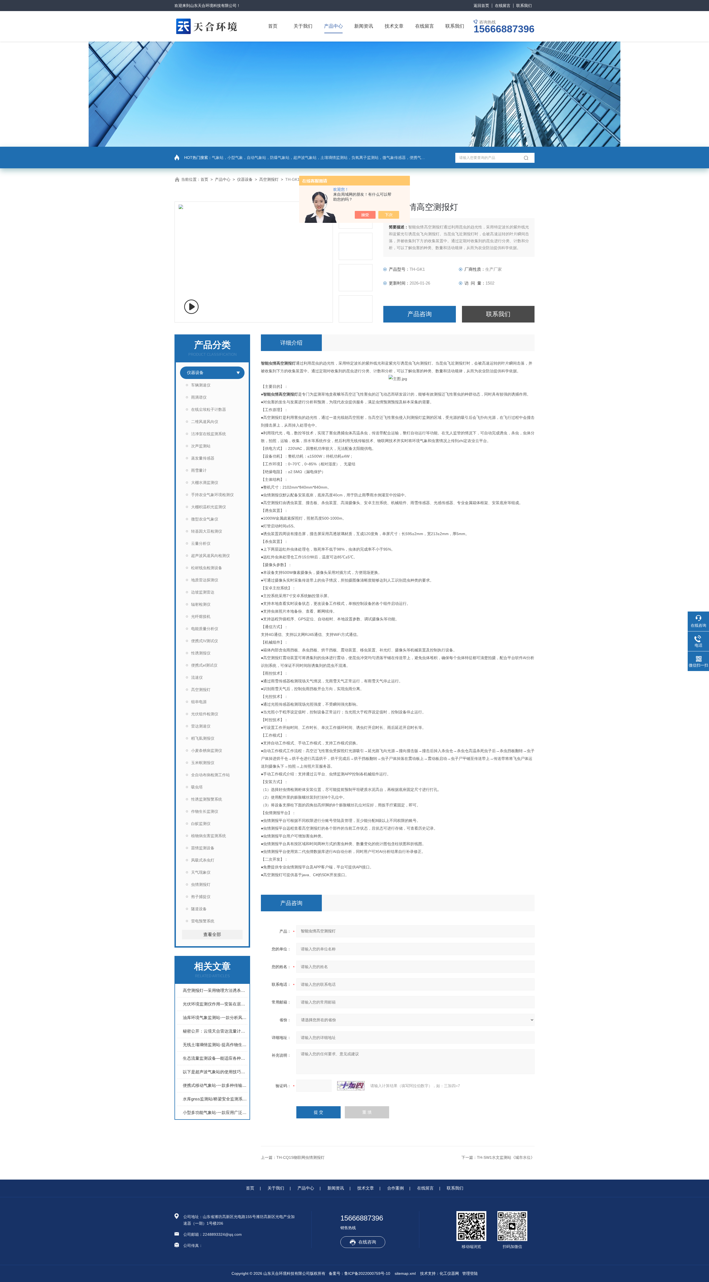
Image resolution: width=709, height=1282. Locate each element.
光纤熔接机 (200, 616)
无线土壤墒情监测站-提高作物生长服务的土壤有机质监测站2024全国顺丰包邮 (215, 1044)
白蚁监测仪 (200, 823)
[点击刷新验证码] (351, 1085)
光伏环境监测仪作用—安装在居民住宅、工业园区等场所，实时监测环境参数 (215, 1004)
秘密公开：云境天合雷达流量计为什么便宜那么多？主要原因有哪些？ (215, 1031)
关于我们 (303, 26)
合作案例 (395, 1188)
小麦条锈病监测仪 (206, 750)
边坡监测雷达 (202, 592)
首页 (273, 26)
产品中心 (333, 26)
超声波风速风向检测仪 (210, 555)
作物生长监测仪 (204, 811)
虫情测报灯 (200, 884)
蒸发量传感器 (202, 458)
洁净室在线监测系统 (208, 434)
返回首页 (481, 5)
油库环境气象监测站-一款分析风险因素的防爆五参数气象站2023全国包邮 (215, 1017)
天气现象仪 (200, 872)
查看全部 (212, 934)
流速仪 (197, 677)
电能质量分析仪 (204, 628)
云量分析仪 (200, 543)
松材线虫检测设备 (206, 568)
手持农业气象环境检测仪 (212, 494)
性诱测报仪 (200, 653)
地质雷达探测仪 (204, 580)
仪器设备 (245, 179)
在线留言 (502, 5)
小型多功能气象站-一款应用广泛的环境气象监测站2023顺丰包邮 (215, 1112)
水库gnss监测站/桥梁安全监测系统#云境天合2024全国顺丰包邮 (215, 1099)
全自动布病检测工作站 (210, 775)
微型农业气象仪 (204, 519)
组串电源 (199, 702)
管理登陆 (470, 1273)
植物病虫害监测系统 (208, 836)
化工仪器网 (449, 1273)
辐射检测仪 (200, 604)
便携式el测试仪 (204, 665)
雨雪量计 (199, 470)
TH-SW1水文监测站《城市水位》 (506, 1157)
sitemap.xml (405, 1273)
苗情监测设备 (202, 848)
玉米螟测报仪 (202, 762)
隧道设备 (199, 909)
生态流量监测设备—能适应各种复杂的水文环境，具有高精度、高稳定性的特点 (215, 1058)
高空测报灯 (269, 179)
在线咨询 (367, 1242)
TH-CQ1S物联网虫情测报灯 (300, 1157)
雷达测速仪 (200, 726)
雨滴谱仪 (199, 397)
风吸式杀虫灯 (202, 860)
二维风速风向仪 (204, 421)
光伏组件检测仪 (204, 714)
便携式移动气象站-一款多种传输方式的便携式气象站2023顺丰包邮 (215, 1085)
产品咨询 (419, 314)
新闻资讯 (363, 26)
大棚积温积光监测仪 (208, 507)
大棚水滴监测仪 (204, 482)
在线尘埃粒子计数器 (208, 409)
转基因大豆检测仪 (206, 531)
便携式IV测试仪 (204, 641)
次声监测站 (200, 446)
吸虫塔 (197, 787)
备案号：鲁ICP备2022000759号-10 (359, 1273)
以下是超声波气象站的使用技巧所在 (215, 1071)
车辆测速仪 (200, 385)
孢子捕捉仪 (200, 896)
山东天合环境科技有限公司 (213, 5)
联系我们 (524, 5)
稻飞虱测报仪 (202, 738)
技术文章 (394, 26)
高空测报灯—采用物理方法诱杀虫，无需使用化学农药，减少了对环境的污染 (215, 990)
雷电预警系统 (202, 921)
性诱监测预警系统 (206, 799)
